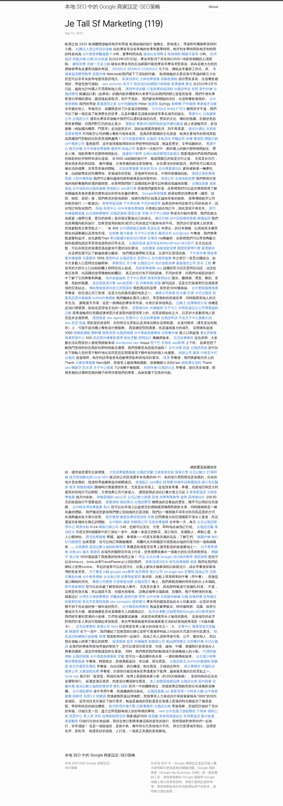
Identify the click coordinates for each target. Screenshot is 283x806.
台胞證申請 (182, 89)
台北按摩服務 (150, 318)
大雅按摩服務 (85, 362)
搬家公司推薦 (165, 293)
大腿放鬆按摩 (89, 671)
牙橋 (145, 213)
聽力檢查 (126, 233)
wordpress (181, 233)
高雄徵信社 (196, 497)
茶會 (155, 497)
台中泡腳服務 (128, 104)
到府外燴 (150, 367)
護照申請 (112, 258)
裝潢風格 (119, 641)
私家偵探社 (130, 79)
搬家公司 (71, 671)
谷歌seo (75, 552)
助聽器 (101, 696)
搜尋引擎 (181, 472)
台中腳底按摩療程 (136, 606)
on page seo (173, 572)
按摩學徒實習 (131, 577)
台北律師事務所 (97, 213)
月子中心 (170, 308)
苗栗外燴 (99, 74)
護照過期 (200, 557)
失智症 (166, 343)
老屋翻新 (71, 721)
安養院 (152, 238)
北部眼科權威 (170, 596)
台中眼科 (115, 522)
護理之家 (134, 213)
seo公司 (120, 497)
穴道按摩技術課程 (160, 89)
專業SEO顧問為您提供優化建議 (160, 124)
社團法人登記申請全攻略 (94, 49)
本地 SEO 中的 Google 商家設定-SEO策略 (112, 6)
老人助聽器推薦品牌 (165, 681)
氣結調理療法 (176, 641)
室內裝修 (205, 681)
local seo (72, 676)
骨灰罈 (145, 168)
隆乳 (116, 686)
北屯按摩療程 (183, 338)
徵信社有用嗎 (153, 54)
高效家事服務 (145, 268)
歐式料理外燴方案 (123, 706)
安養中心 (132, 318)
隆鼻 (196, 353)
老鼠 (68, 188)
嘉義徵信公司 (186, 263)
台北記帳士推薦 (139, 497)
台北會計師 (111, 577)
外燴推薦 (146, 283)
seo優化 (156, 482)
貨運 (102, 636)
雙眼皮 (130, 124)
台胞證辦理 (142, 502)
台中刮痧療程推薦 (183, 218)
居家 (212, 183)
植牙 (72, 487)
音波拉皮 (153, 228)
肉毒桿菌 (195, 596)
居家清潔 (108, 333)
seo (159, 268)
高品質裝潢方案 (104, 283)
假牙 (130, 641)
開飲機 (96, 333)
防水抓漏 (101, 59)
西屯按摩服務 (96, 537)
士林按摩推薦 (150, 79)
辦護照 (74, 631)
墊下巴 (155, 343)
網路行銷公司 (109, 527)
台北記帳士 (197, 472)
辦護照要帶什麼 (189, 248)
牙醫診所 (178, 138)
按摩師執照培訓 (114, 716)
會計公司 (156, 572)
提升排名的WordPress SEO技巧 (170, 243)
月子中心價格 (159, 213)
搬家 (126, 522)
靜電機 (168, 482)
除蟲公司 (128, 148)
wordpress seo (127, 343)
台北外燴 (153, 557)
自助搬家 (148, 248)
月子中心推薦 (103, 367)
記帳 (68, 313)
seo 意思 (71, 323)
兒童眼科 (89, 258)
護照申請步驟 (135, 89)
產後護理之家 (107, 104)
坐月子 (128, 84)
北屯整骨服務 (162, 258)
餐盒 (189, 84)
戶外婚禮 (189, 104)
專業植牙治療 (207, 104)
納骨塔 (77, 696)
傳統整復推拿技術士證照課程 (111, 288)
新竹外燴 (206, 89)
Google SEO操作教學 (177, 557)
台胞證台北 (166, 367)
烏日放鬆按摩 (165, 263)
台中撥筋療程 (83, 691)
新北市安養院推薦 (95, 601)
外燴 (189, 138)
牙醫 (121, 656)
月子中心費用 (136, 278)
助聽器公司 (139, 522)
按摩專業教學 (170, 497)
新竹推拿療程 (75, 586)
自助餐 (114, 233)
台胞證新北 (128, 258)
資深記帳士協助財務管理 (107, 547)
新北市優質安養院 (82, 666)
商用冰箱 (82, 527)
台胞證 (151, 138)
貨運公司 (103, 626)
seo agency (116, 318)
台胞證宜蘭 (145, 472)
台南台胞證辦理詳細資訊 (161, 153)
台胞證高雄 (137, 243)
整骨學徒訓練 (112, 203)
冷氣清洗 (164, 138)
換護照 (153, 104)
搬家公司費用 (102, 582)
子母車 (202, 711)
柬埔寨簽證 (197, 492)
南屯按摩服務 (179, 562)
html (114, 626)
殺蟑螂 (176, 104)
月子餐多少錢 (99, 572)
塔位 (142, 557)
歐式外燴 (75, 148)
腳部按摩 (80, 64)
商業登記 (119, 263)
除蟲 (99, 208)
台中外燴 (153, 596)
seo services (112, 84)
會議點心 (142, 482)
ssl (167, 691)
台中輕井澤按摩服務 (88, 507)
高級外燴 (79, 59)
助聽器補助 (85, 487)
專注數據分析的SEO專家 (128, 238)
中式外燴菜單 (151, 203)
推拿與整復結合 (171, 716)
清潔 (166, 358)
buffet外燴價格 (103, 298)
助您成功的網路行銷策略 (152, 84)
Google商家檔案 (154, 193)
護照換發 (99, 318)
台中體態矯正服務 (133, 228)
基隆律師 (112, 502)
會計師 (74, 557)
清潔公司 (167, 178)
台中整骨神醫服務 (96, 54)
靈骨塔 (116, 148)
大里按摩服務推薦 (123, 472)
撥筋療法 (126, 502)
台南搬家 (81, 547)
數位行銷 (162, 218)
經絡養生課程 (191, 362)
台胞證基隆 (200, 183)
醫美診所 (165, 233)
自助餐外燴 (170, 333)
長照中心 (110, 208)
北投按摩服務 (129, 168)
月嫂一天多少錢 (98, 64)
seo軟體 (178, 343)
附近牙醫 (130, 338)
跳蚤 (186, 348)
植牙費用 (112, 517)
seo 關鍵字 (73, 367)
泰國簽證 (203, 218)
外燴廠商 (156, 308)
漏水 (85, 552)
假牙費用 (142, 572)
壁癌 (142, 596)
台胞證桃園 (124, 333)
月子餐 (132, 263)
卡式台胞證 (203, 293)
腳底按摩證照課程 (134, 517)
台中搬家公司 (75, 143)
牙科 (97, 716)
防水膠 (181, 293)
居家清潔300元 (156, 562)
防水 (154, 168)
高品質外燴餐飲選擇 (108, 338)
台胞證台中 (81, 119)
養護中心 (195, 114)
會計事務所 (192, 666)
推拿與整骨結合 (159, 278)
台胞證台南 (189, 681)
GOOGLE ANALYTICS (169, 109)
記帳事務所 (145, 706)
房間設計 (144, 338)
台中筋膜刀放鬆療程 (181, 711)
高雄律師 (174, 54)
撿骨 (183, 497)
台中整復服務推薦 (205, 288)
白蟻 (90, 59)
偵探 (124, 686)
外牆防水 (208, 666)
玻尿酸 (153, 716)
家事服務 (178, 84)
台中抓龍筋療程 (134, 138)
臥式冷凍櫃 (157, 611)
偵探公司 (185, 353)
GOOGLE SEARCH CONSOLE (135, 69)
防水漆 (87, 367)
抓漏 (157, 283)
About (213, 7)
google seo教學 (122, 572)
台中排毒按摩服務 (97, 148)
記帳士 (181, 303)
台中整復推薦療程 (147, 333)
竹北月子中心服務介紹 (195, 318)
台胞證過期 (118, 213)
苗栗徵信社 (140, 308)
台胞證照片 (142, 582)
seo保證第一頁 (128, 283)
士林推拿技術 (164, 472)
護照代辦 (131, 596)
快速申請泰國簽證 (187, 482)
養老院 (199, 138)
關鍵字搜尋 (190, 54)
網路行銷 (211, 138)
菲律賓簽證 (192, 716)
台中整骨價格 (92, 577)
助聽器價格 (169, 79)
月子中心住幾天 (145, 233)
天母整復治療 (123, 582)
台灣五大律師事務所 (94, 596)
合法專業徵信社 (170, 168)
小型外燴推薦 (82, 178)
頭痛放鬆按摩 (166, 248)
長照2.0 (89, 696)
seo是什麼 (129, 188)
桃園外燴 (203, 537)
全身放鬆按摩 (185, 178)
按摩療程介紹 (197, 303)
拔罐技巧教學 (132, 153)
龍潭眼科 (208, 248)
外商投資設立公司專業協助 (198, 308)
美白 (106, 507)
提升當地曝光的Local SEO (89, 477)
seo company (120, 601)
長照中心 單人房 (81, 716)
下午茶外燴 (131, 203)
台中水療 (176, 348)
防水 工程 (204, 263)
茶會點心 (113, 188)
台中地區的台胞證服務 (89, 188)
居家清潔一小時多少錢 (186, 691)
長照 (195, 89)
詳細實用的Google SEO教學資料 (190, 611)
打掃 (190, 293)
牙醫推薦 (116, 596)
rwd (162, 711)
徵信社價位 (197, 129)
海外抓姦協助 (116, 278)
